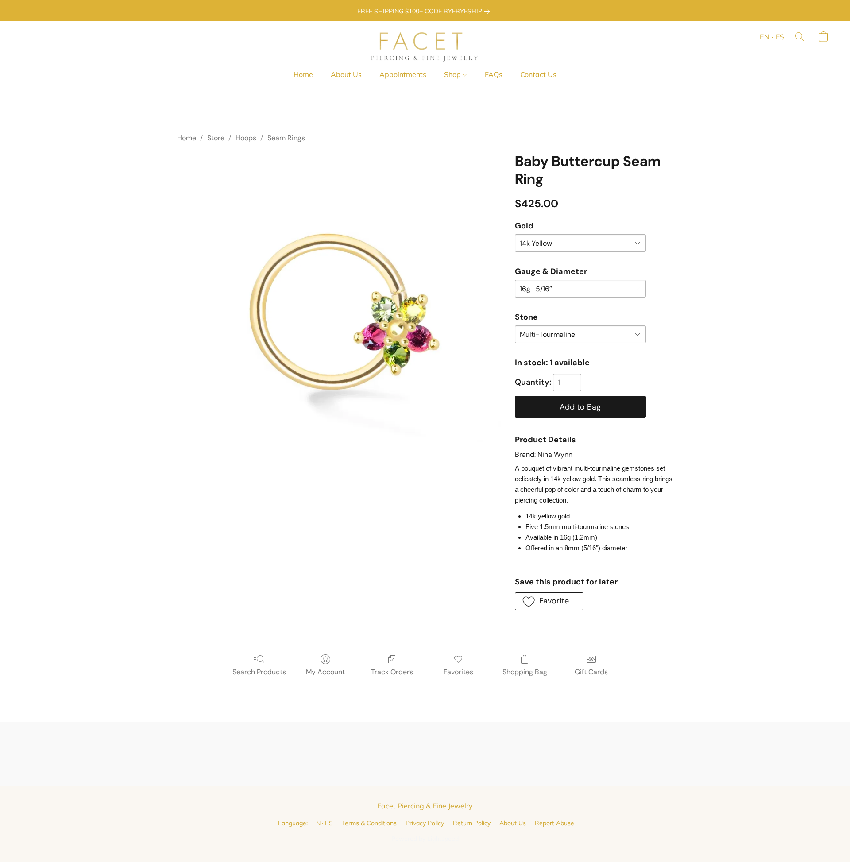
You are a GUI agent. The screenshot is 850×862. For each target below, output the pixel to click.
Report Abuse (554, 823)
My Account (325, 671)
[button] (424, 45)
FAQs (493, 74)
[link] (425, 11)
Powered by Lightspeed (425, 839)
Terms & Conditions (369, 823)
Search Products (259, 671)
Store (215, 138)
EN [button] (764, 36)
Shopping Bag (524, 671)
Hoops (246, 138)
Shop (453, 74)
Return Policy (472, 823)
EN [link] (316, 823)
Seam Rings (286, 138)
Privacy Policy (425, 823)
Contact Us (538, 74)
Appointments (402, 74)
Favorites (458, 671)
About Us (346, 74)
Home (303, 74)
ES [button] (780, 36)
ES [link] (329, 823)
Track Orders (392, 671)
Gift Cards (591, 671)
